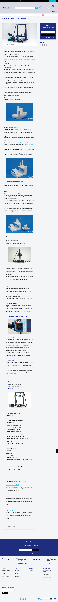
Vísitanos (53, 11)
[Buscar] (36, 8)
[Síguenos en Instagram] (44, 45)
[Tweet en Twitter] (11, 45)
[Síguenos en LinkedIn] (46, 45)
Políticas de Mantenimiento (47, 573)
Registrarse (31, 570)
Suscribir (4, 592)
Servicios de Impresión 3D (6, 570)
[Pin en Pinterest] (9, 45)
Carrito (30, 573)
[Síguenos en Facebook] (41, 45)
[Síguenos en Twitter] (42, 45)
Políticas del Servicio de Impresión (47, 571)
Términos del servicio (5, 575)
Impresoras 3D (17, 570)
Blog (43, 14)
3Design (3, 573)
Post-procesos (17, 576)
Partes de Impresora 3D (19, 575)
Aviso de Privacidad (46, 579)
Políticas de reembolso (46, 580)
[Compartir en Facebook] (8, 45)
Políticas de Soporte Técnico (47, 574)
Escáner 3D (17, 573)
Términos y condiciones (47, 577)
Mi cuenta (41, 8)
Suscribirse (48, 34)
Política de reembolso (5, 576)
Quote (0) (57, 450)
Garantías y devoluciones (47, 576)
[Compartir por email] (13, 45)
